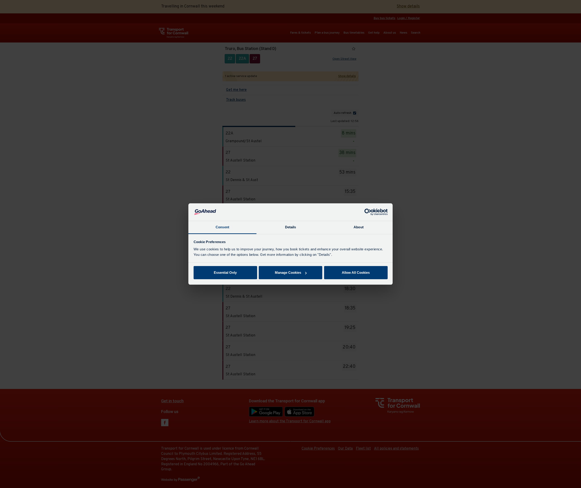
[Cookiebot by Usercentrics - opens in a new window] (368, 212)
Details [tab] (290, 227)
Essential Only (225, 272)
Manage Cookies (288, 272)
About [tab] (359, 227)
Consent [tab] (222, 227)
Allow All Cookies (356, 272)
